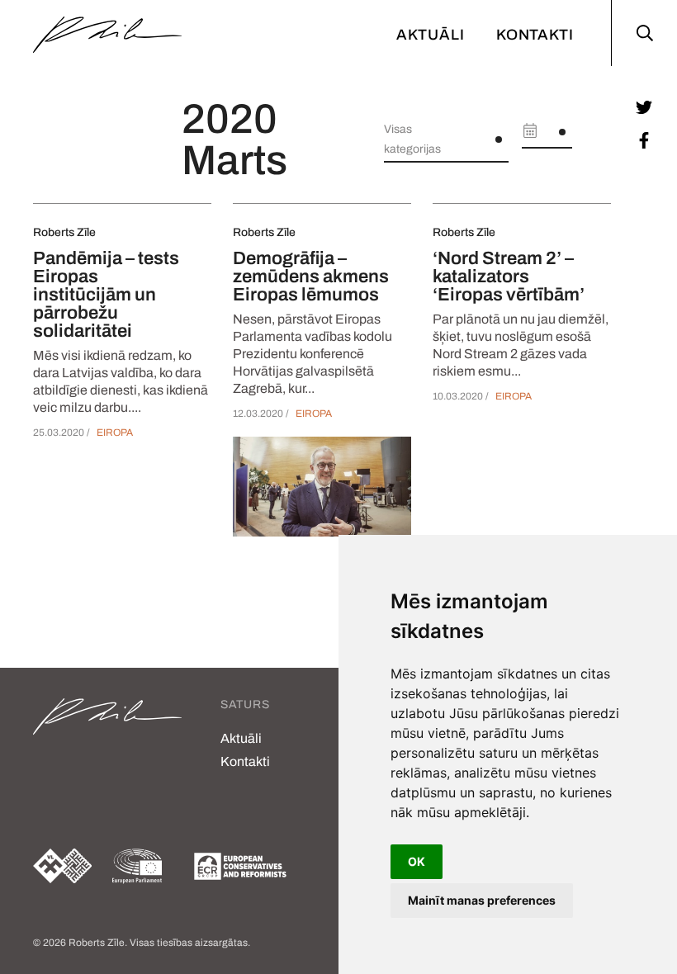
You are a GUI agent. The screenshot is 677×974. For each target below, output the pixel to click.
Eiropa (115, 432)
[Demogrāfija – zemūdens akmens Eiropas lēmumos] (322, 487)
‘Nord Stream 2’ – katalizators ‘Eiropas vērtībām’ (509, 276)
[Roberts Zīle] (107, 33)
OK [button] (416, 861)
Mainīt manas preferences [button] (482, 900)
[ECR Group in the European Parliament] (240, 866)
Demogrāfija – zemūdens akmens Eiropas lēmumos (311, 276)
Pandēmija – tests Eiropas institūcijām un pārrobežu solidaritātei (106, 294)
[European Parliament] (140, 866)
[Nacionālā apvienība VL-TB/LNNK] (62, 866)
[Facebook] (644, 140)
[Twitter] (644, 107)
